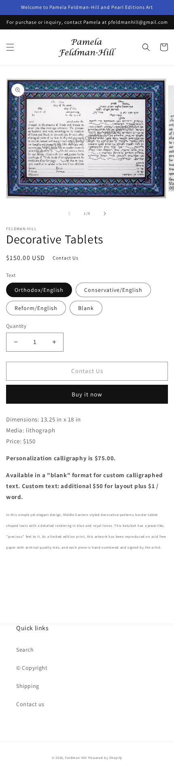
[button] (10, 47)
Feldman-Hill (76, 757)
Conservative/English (113, 289)
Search (25, 649)
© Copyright (32, 667)
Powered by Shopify (105, 757)
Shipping (27, 686)
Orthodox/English (39, 289)
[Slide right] (105, 213)
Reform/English (36, 308)
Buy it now (87, 394)
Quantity (16, 326)
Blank (86, 308)
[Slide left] (69, 213)
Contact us (30, 704)
